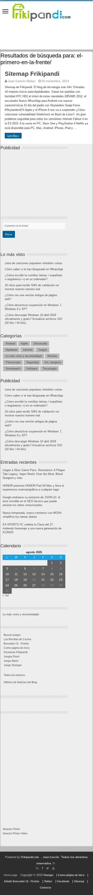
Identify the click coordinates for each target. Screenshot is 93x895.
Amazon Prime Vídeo (15, 833)
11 (16, 574)
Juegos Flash (11, 656)
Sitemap (79, 881)
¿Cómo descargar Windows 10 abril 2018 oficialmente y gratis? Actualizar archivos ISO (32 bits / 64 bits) (33, 318)
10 (7, 574)
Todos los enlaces (14, 675)
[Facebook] (42, 868)
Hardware (11, 349)
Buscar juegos (12, 634)
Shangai (48, 875)
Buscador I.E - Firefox (16, 643)
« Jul (6, 595)
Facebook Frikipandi (16, 652)
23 (61, 579)
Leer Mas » (13, 135)
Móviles (52, 356)
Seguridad (32, 362)
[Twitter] (48, 868)
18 (16, 579)
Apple (24, 343)
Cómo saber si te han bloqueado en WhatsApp (34, 269)
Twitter (48, 881)
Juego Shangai (13, 665)
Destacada (40, 343)
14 (43, 574)
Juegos (42, 349)
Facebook (63, 881)
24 (7, 585)
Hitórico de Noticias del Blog (20, 682)
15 (52, 574)
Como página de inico (17, 647)
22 (52, 579)
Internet (27, 349)
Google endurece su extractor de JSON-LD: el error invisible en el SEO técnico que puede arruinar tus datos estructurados (31, 501)
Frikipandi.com (30, 857)
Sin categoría (52, 362)
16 (61, 574)
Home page (11, 875)
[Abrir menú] (5, 11)
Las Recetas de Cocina (17, 639)
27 (34, 585)
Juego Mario (11, 660)
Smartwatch (13, 368)
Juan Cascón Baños (21, 81)
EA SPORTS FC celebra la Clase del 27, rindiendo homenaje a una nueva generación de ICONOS (32, 528)
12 (25, 574)
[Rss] (37, 868)
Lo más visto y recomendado (24, 356)
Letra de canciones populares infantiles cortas (33, 263)
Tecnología (49, 368)
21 (43, 579)
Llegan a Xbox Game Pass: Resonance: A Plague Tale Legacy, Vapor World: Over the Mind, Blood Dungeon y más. (34, 473)
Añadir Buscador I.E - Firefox (21, 881)
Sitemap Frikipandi (32, 73)
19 (25, 579)
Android (10, 343)
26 (25, 585)
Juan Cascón (51, 857)
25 (16, 585)
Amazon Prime (11, 829)
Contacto (45, 887)
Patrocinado (13, 362)
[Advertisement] (35, 179)
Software (31, 368)
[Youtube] (53, 868)
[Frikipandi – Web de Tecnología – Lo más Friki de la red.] (46, 11)
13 (34, 574)
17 (7, 579)
